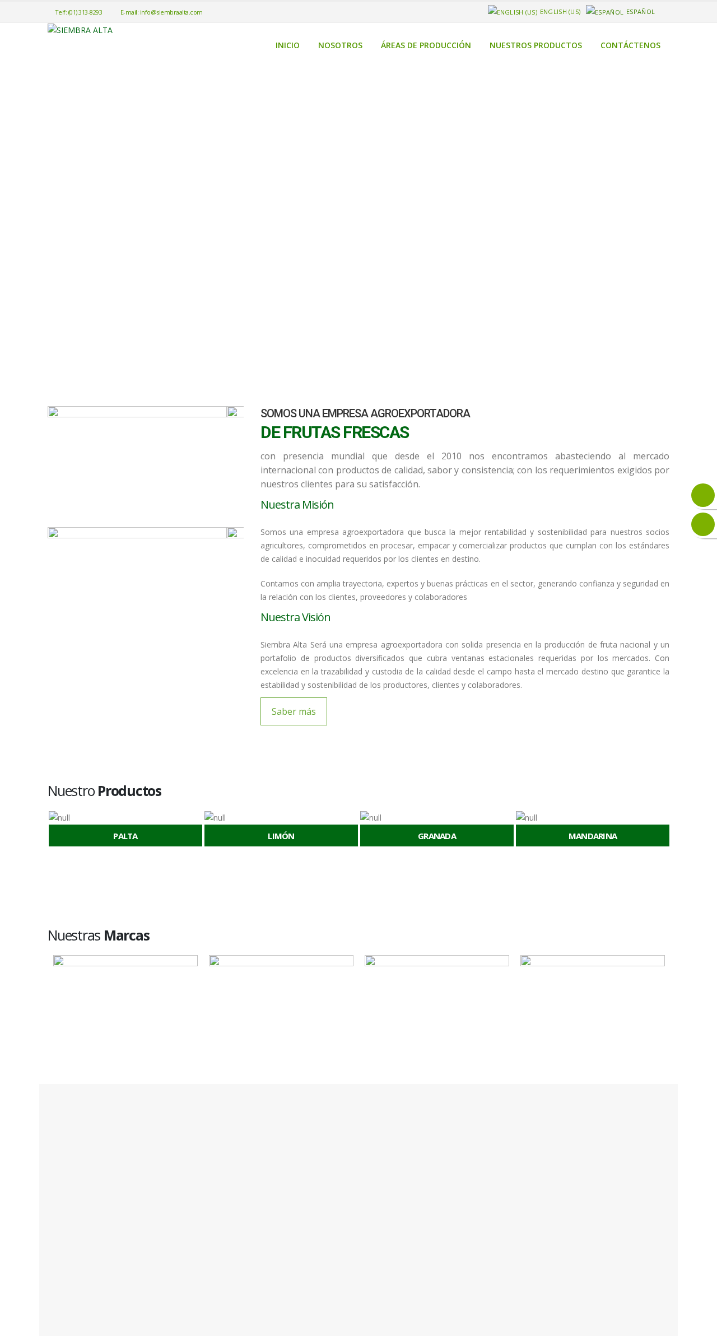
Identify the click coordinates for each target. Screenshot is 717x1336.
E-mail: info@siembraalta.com (161, 12)
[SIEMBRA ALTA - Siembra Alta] (80, 30)
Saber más (294, 711)
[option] (125, 830)
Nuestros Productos (536, 45)
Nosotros (340, 45)
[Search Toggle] (664, 11)
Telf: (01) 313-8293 (79, 12)
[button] (52, 830)
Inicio (288, 45)
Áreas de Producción (426, 45)
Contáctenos (630, 45)
